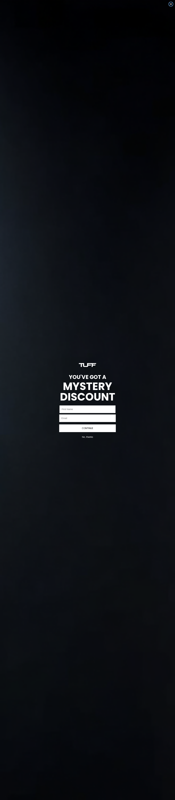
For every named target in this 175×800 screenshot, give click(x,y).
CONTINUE (87, 428)
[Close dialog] (171, 4)
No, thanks (87, 437)
